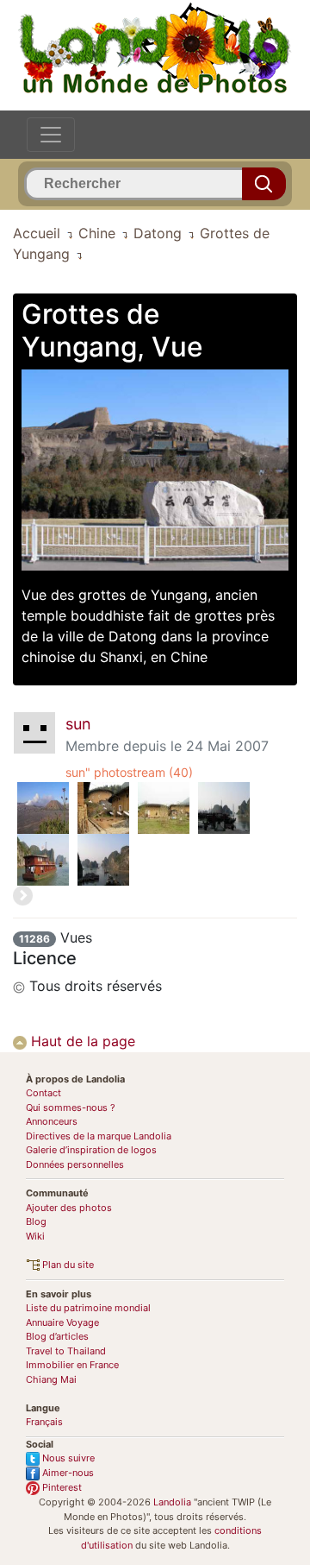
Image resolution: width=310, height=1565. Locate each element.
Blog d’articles (57, 1336)
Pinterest (61, 1487)
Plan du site (67, 1265)
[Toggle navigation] (51, 134)
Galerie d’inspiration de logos (91, 1150)
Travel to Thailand (66, 1351)
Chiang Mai (51, 1379)
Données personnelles (75, 1164)
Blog (36, 1221)
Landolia (172, 1502)
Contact (43, 1093)
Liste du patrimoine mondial (88, 1308)
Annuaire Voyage (62, 1322)
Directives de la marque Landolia (98, 1136)
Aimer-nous (67, 1473)
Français (44, 1422)
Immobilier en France (72, 1365)
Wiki (35, 1236)
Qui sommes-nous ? (70, 1107)
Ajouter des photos (69, 1208)
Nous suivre (67, 1458)
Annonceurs (52, 1121)
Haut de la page (81, 1041)
